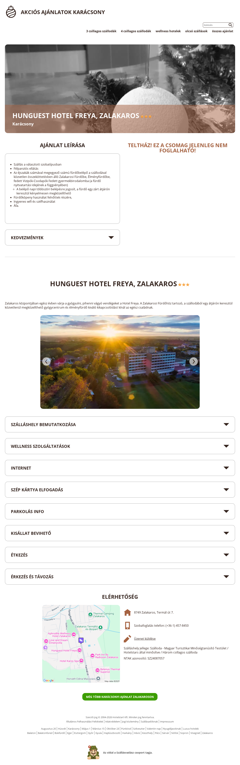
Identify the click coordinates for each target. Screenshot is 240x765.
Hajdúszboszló (112, 733)
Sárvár (165, 733)
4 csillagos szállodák (136, 31)
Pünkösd (126, 728)
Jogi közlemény (130, 721)
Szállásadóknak (149, 721)
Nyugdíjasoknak (172, 728)
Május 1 (86, 728)
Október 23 (112, 728)
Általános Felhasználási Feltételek (84, 721)
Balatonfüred (45, 733)
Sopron (184, 733)
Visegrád (195, 733)
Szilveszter (139, 728)
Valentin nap (154, 728)
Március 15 (98, 728)
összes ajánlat (222, 31)
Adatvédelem (112, 721)
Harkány (127, 733)
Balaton (31, 733)
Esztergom (80, 733)
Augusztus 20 (48, 728)
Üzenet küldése (145, 639)
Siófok (174, 733)
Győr (90, 733)
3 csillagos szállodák (101, 31)
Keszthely (147, 733)
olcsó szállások (196, 31)
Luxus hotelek (191, 728)
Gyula (98, 733)
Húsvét (62, 728)
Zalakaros (207, 733)
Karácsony (74, 728)
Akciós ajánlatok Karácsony (63, 12)
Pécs (157, 733)
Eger (69, 733)
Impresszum (167, 721)
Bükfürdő (60, 733)
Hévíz (137, 733)
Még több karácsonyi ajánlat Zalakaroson (120, 697)
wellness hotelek (168, 31)
